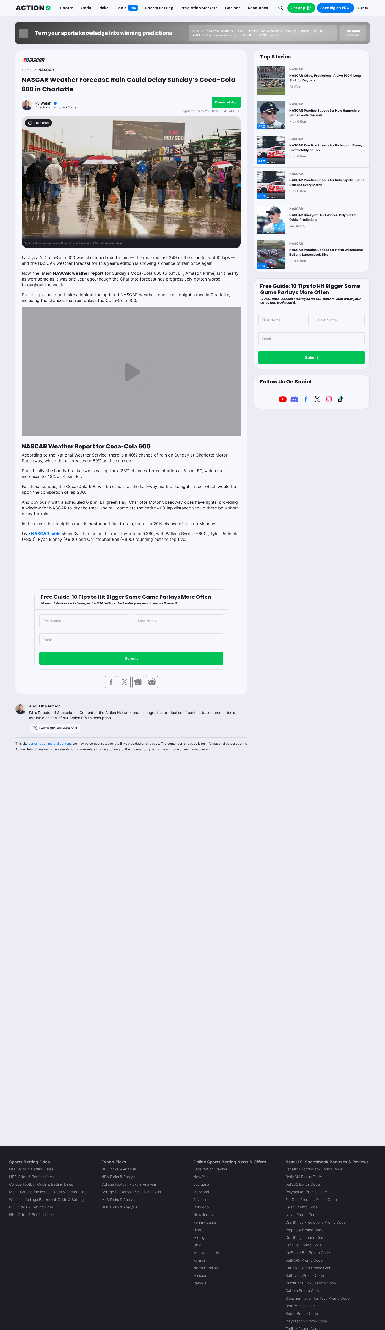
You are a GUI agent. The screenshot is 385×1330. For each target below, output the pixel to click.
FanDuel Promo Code (303, 1245)
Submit (131, 658)
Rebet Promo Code (301, 1313)
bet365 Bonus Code (302, 1184)
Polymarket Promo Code (306, 1192)
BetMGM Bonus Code (303, 1176)
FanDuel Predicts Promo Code (311, 1199)
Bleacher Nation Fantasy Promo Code (317, 1298)
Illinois (198, 1230)
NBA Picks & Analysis (119, 1176)
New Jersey (203, 1214)
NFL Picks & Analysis (119, 1169)
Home (27, 70)
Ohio (197, 1245)
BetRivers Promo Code (304, 1275)
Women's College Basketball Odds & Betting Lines (51, 1199)
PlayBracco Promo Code (306, 1321)
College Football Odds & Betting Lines (41, 1184)
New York (201, 1176)
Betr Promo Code (300, 1306)
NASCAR (46, 70)
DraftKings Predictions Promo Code (315, 1222)
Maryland (201, 1192)
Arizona (199, 1199)
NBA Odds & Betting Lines (31, 1176)
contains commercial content (50, 743)
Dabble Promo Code (302, 1290)
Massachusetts (206, 1252)
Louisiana (201, 1184)
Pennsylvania (204, 1222)
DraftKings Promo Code (305, 1237)
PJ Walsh (43, 103)
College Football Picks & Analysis (129, 1184)
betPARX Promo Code (304, 1260)
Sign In (363, 8)
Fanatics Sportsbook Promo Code (314, 1169)
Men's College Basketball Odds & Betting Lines (48, 1192)
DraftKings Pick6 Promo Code (310, 1283)
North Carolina (205, 1268)
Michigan (200, 1237)
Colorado (201, 1207)
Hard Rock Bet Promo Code (308, 1268)
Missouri (200, 1275)
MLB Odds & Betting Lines (31, 1207)
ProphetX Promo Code (304, 1230)
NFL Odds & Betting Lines (31, 1169)
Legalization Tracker (210, 1169)
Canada (200, 1283)
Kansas (199, 1260)
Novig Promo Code (301, 1214)
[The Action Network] (33, 8)
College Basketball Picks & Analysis (131, 1192)
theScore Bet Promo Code (307, 1252)
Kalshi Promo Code (301, 1207)
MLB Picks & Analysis (119, 1199)
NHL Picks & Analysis (119, 1207)
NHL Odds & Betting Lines (31, 1214)
